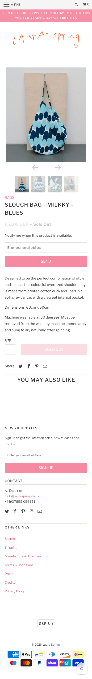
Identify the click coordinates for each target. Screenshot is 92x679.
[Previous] (34, 167)
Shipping (11, 547)
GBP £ (46, 623)
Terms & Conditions (19, 565)
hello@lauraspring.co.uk (22, 496)
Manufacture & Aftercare (23, 556)
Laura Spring (51, 644)
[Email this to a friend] (44, 366)
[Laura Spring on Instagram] (31, 511)
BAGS (9, 197)
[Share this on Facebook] (28, 366)
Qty (8, 340)
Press (9, 574)
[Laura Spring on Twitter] (7, 511)
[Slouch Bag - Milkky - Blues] (46, 114)
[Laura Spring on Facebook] (15, 511)
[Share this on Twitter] (20, 366)
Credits (10, 582)
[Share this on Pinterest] (36, 366)
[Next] (57, 167)
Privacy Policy (15, 591)
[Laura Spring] (46, 40)
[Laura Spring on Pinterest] (23, 511)
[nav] (13, 4)
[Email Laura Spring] (40, 511)
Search (10, 539)
